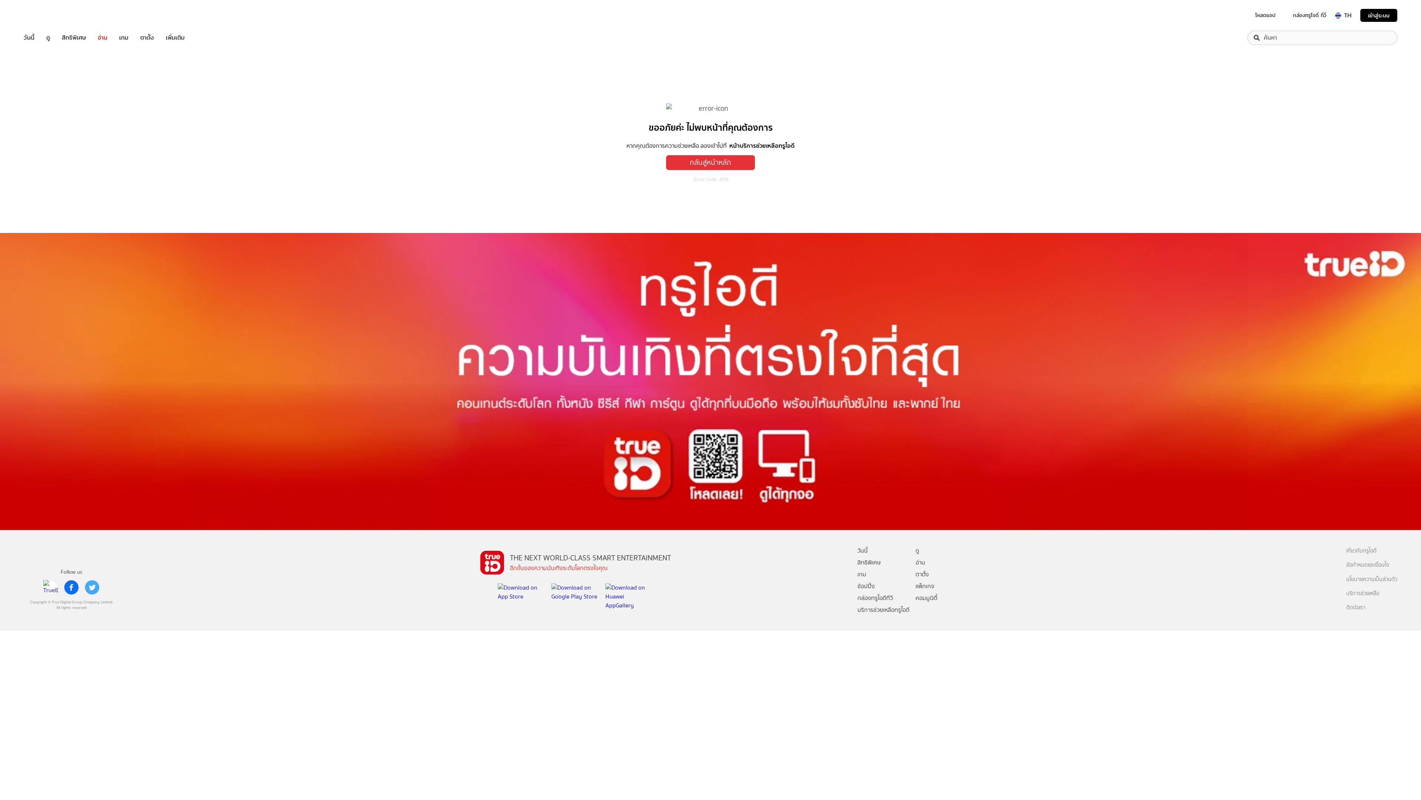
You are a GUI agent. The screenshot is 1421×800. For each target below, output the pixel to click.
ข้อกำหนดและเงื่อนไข (1367, 565)
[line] (50, 587)
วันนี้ (29, 37)
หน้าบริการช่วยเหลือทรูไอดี (762, 145)
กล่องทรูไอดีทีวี (875, 598)
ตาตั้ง (147, 37)
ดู (48, 37)
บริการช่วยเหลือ (1362, 593)
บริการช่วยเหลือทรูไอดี (883, 610)
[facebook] (71, 587)
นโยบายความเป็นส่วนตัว (1371, 579)
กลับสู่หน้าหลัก (710, 162)
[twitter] (92, 587)
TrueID (46, 15)
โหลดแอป (1265, 15)
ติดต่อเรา (1355, 607)
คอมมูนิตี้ (926, 598)
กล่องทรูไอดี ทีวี (1309, 15)
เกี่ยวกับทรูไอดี (1361, 551)
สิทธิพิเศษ (74, 37)
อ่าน (102, 37)
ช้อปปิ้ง (866, 586)
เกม (123, 37)
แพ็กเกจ (925, 586)
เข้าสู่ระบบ (1379, 15)
